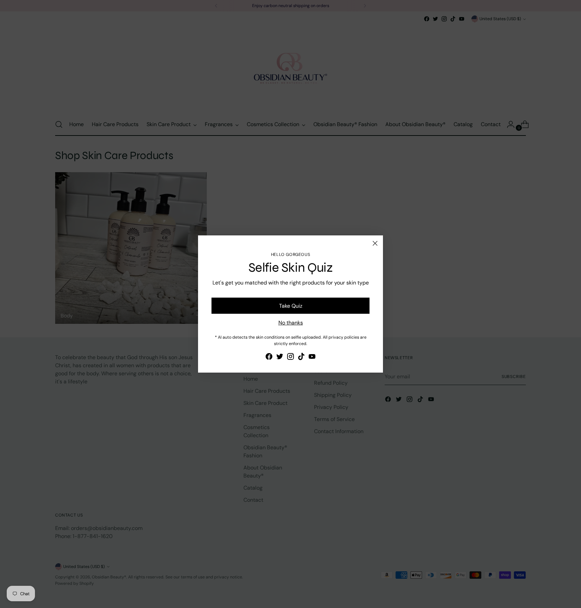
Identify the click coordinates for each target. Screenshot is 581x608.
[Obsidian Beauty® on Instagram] (290, 357)
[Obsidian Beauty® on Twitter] (280, 357)
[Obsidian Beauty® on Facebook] (269, 357)
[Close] (375, 243)
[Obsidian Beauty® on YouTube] (312, 357)
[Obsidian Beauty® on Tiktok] (301, 357)
